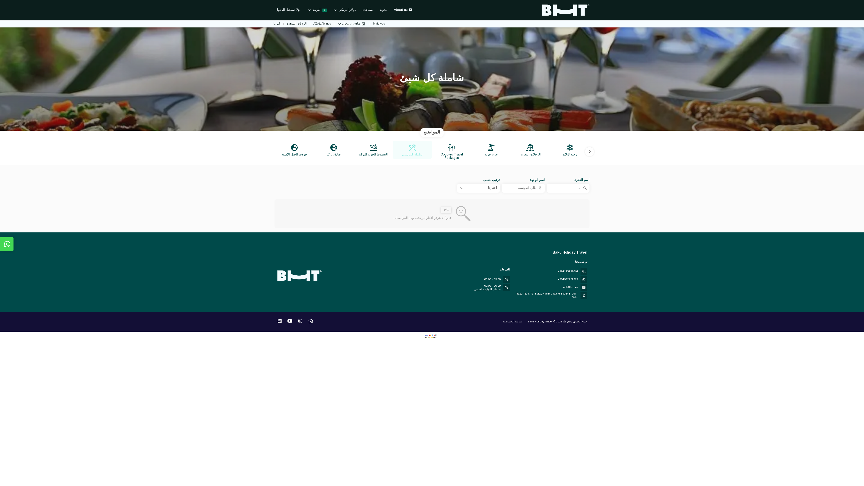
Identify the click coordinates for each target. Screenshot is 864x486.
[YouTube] (290, 322)
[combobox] (523, 188)
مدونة (383, 10)
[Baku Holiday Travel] (300, 275)
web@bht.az (570, 287)
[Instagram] (300, 322)
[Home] (310, 322)
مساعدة (367, 10)
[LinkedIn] (279, 322)
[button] (589, 151)
